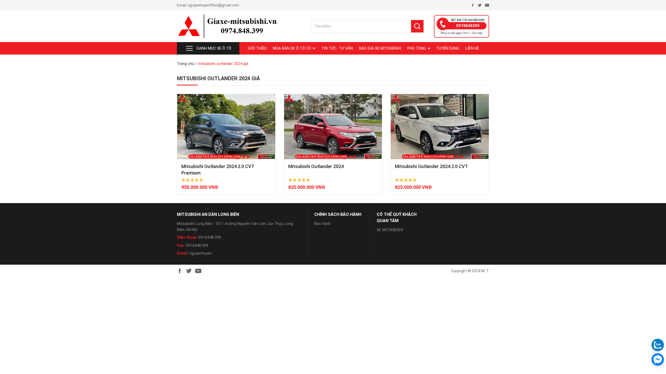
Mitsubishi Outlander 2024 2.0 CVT (431, 166)
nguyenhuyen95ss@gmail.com (213, 5)
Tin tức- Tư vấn (337, 48)
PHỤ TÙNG (416, 48)
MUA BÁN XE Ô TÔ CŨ (292, 48)
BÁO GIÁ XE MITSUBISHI (380, 48)
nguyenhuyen (200, 253)
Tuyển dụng (447, 48)
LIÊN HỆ (472, 48)
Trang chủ (185, 63)
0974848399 (467, 25)
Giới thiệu (257, 48)
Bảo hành (322, 223)
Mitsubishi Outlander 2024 (316, 166)
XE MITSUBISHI (390, 230)
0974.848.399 (209, 237)
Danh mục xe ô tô (214, 48)
